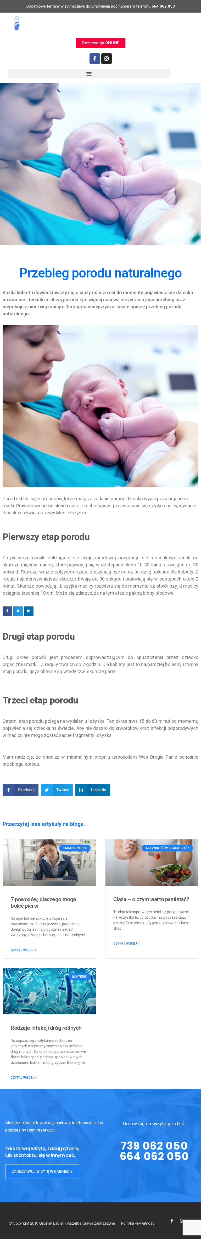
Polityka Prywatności (138, 1223)
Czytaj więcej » (24, 950)
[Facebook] (95, 58)
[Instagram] (106, 58)
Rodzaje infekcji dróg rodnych (46, 1028)
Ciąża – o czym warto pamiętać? (151, 899)
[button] (100, 43)
